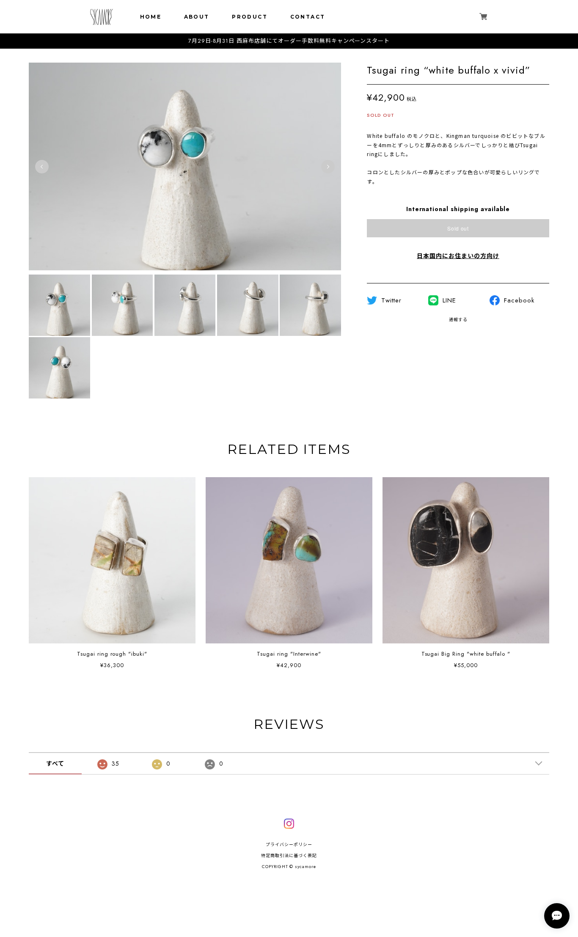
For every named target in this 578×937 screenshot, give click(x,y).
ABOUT (196, 17)
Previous (42, 166)
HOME (151, 17)
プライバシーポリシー (289, 844)
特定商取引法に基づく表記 (289, 855)
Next (328, 166)
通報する (458, 319)
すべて (55, 763)
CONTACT (307, 17)
